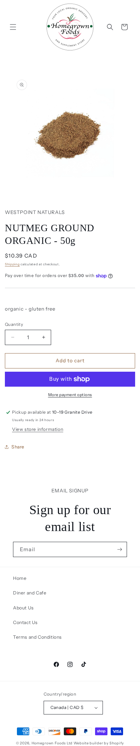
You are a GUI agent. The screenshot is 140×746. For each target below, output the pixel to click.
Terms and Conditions (37, 637)
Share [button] (17, 447)
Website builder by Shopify (99, 743)
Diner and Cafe (29, 593)
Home (19, 578)
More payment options (70, 394)
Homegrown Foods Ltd (52, 743)
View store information (37, 429)
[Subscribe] (119, 549)
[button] (13, 27)
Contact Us (25, 622)
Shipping (12, 264)
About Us (23, 608)
